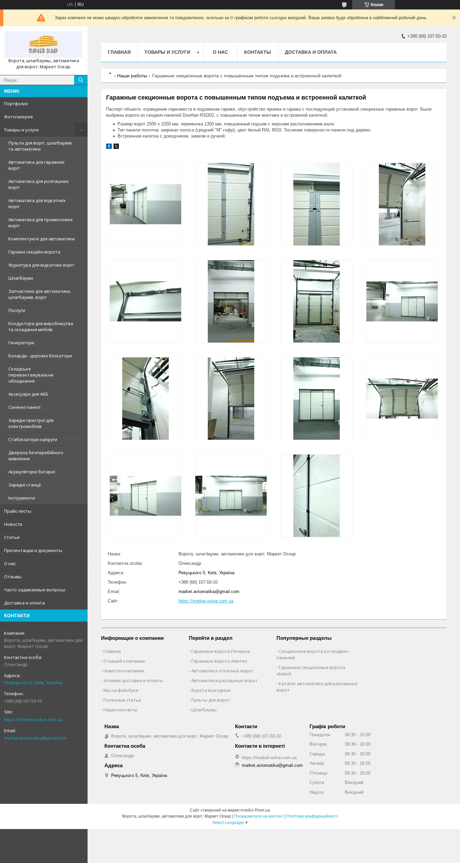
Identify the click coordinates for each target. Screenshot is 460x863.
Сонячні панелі (24, 407)
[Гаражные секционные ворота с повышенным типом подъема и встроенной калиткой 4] (402, 204)
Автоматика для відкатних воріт (37, 203)
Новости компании (123, 671)
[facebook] (109, 147)
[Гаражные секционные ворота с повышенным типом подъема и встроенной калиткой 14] (231, 496)
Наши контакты (120, 710)
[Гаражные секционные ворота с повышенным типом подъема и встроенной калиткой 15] (316, 496)
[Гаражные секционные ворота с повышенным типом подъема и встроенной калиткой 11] (316, 398)
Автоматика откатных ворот (222, 671)
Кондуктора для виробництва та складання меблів (40, 326)
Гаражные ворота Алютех (219, 661)
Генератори (21, 343)
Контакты (257, 52)
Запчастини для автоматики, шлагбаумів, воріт (39, 294)
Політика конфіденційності (312, 816)
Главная (119, 52)
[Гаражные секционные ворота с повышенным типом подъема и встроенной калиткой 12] (402, 398)
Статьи (12, 537)
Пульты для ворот (210, 700)
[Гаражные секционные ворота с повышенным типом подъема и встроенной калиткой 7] (316, 301)
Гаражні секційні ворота (34, 252)
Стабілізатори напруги (32, 439)
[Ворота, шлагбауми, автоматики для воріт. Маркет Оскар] (44, 44)
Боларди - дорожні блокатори (40, 356)
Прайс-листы (17, 511)
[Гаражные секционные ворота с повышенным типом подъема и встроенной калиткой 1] (145, 204)
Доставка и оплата (24, 603)
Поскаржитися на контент (259, 816)
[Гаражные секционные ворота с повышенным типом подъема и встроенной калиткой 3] (316, 204)
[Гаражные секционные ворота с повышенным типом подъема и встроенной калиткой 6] (231, 301)
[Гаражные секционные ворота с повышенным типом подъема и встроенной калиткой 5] (145, 301)
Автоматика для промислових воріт (40, 223)
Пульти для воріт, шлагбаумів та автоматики (40, 146)
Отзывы (13, 577)
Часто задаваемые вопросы (34, 590)
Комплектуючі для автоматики (41, 239)
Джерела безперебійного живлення (35, 455)
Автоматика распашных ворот (224, 680)
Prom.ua (262, 810)
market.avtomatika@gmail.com (35, 738)
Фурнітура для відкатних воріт (41, 265)
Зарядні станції (24, 485)
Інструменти (21, 498)
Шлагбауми (20, 278)
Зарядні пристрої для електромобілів (31, 423)
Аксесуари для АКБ (28, 394)
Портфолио (16, 104)
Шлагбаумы (204, 710)
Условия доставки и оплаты (133, 680)
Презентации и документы (33, 550)
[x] (116, 147)
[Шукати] (81, 80)
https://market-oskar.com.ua (33, 719)
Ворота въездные (211, 690)
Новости (13, 524)
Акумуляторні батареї (31, 472)
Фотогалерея (18, 117)
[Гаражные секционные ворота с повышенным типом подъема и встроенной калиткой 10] (231, 398)
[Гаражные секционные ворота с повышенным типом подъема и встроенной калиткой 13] (145, 496)
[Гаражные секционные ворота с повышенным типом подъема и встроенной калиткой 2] (231, 204)
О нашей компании (124, 661)
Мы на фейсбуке (120, 690)
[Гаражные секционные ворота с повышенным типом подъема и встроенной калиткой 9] (145, 398)
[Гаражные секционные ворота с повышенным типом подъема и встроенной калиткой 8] (402, 301)
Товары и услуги (21, 130)
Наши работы (132, 75)
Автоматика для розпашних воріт (38, 184)
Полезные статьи (122, 700)
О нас (10, 563)
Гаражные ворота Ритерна (220, 651)
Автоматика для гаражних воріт (36, 165)
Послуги (16, 310)
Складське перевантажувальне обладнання (31, 375)
